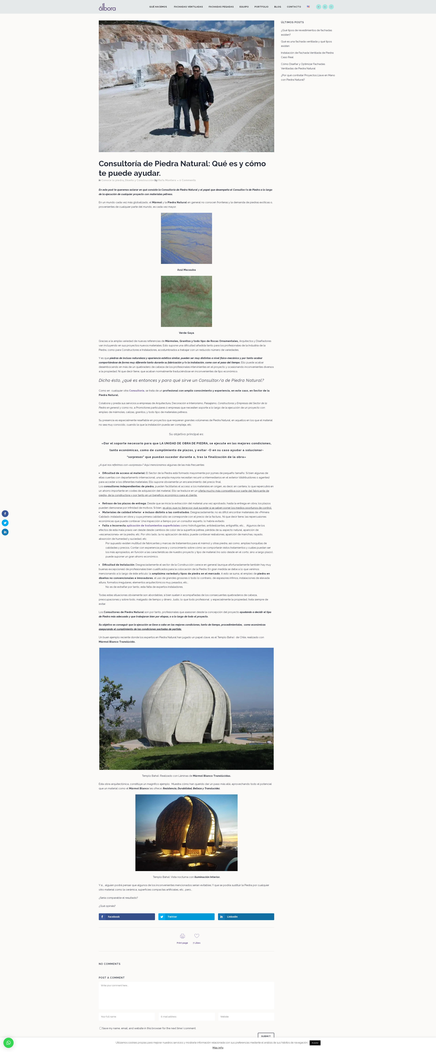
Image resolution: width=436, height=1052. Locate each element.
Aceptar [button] (315, 1043)
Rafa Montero (167, 180)
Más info (218, 1047)
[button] (8, 1043)
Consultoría (136, 390)
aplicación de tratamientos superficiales (153, 525)
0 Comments (187, 180)
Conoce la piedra (112, 180)
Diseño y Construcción (139, 180)
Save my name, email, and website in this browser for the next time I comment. (149, 1028)
